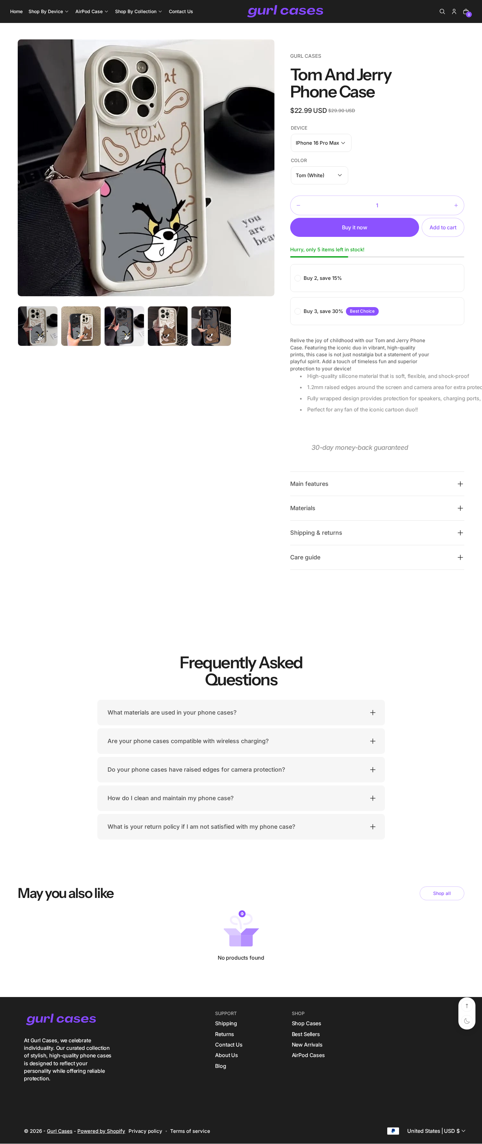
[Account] (454, 11)
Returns (224, 1034)
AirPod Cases (308, 1055)
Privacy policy (145, 1131)
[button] (442, 11)
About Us (226, 1055)
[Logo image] (286, 11)
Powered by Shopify (101, 1131)
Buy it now (354, 227)
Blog (220, 1066)
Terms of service (190, 1131)
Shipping (226, 1023)
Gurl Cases (59, 1131)
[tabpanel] (39, 327)
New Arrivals (307, 1044)
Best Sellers (306, 1034)
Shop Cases (306, 1023)
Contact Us (228, 1044)
